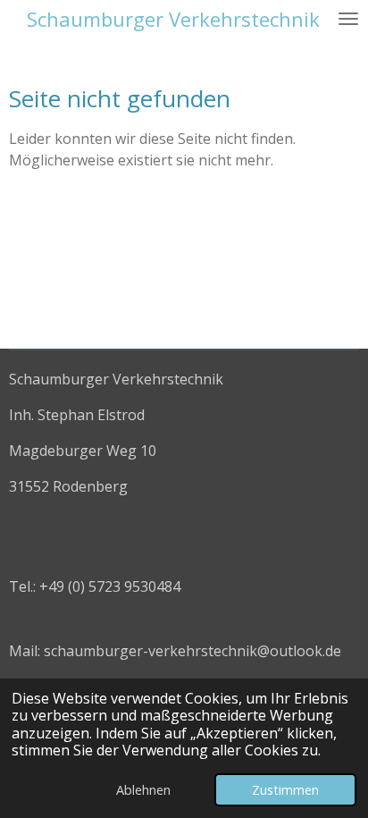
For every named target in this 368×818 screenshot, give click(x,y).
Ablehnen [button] (143, 789)
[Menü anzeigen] (348, 19)
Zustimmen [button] (285, 789)
